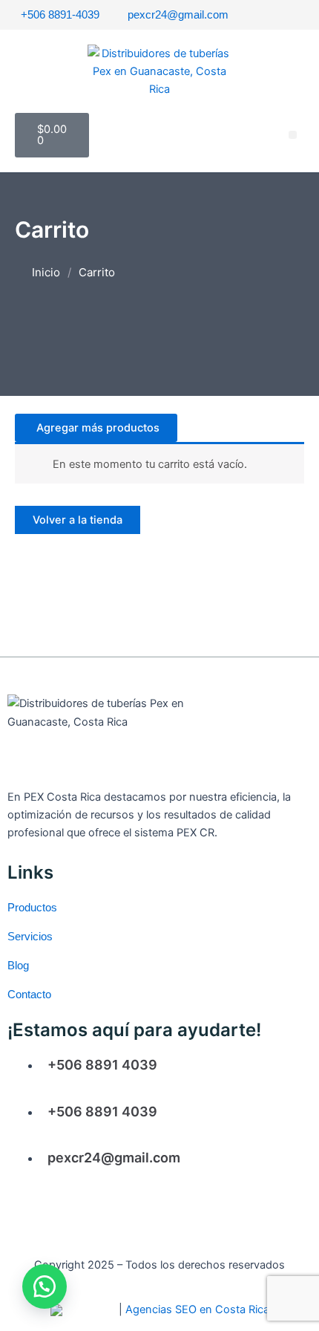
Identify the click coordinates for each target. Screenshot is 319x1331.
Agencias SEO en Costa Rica (197, 1309)
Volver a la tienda (77, 520)
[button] (293, 135)
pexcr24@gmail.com (113, 1157)
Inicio (46, 272)
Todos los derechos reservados (205, 1265)
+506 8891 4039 (102, 1065)
